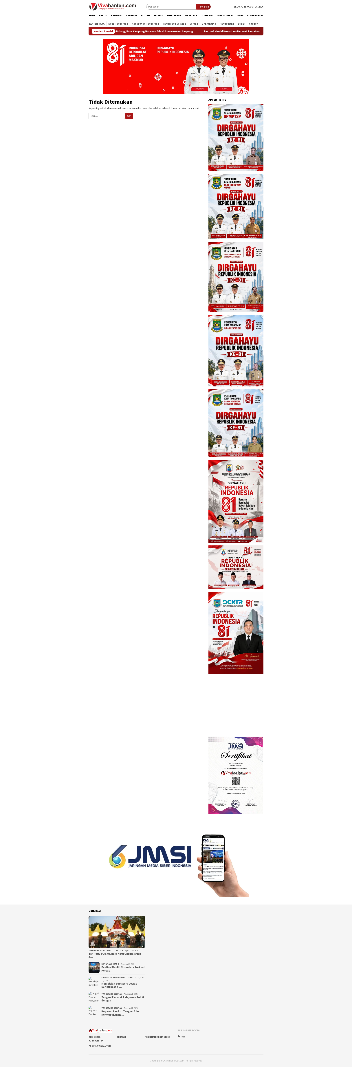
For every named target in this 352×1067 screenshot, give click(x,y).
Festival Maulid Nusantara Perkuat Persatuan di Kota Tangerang (203, 31)
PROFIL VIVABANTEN (100, 1046)
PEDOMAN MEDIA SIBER (157, 1037)
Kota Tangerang (110, 964)
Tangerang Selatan (111, 994)
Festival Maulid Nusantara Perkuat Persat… (123, 969)
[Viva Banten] (117, 6)
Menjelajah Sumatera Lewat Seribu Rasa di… (119, 985)
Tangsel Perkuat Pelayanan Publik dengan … (122, 999)
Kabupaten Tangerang (100, 950)
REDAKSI (121, 1037)
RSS (183, 1036)
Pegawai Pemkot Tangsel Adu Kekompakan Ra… (120, 1013)
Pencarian (203, 6)
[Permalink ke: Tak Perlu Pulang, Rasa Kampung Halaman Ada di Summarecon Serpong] (117, 932)
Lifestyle (118, 950)
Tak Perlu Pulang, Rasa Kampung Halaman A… (115, 955)
